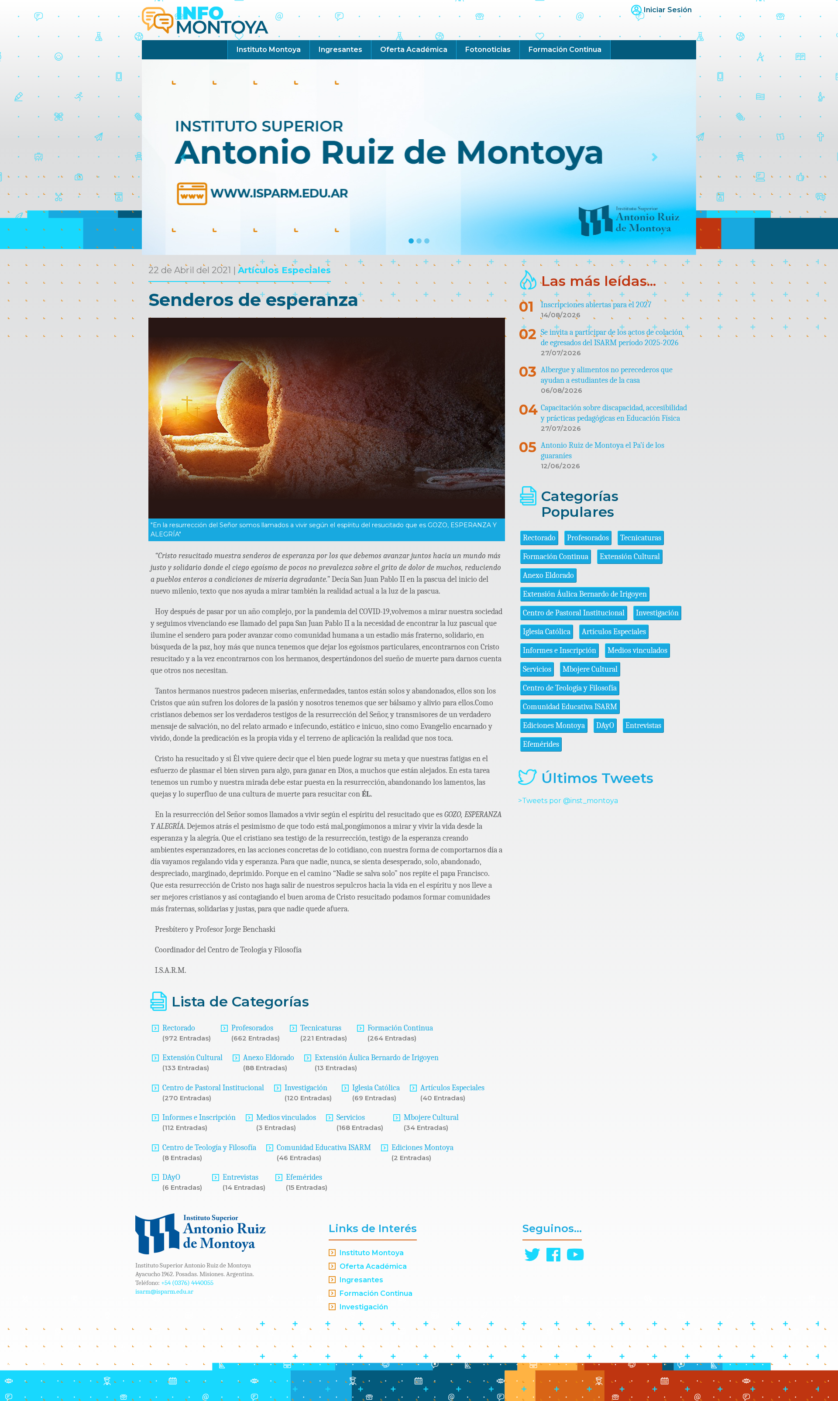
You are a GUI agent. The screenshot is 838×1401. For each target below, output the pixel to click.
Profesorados (252, 1028)
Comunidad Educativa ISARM (324, 1147)
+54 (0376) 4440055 (187, 1283)
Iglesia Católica (376, 1087)
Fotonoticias (488, 49)
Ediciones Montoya (422, 1147)
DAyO (171, 1177)
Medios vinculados (286, 1117)
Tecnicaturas (320, 1028)
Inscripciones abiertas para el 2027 (596, 304)
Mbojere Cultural (431, 1117)
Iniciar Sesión (668, 10)
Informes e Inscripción (199, 1117)
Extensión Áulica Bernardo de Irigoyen (377, 1057)
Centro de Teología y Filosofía (209, 1147)
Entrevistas (240, 1177)
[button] (183, 157)
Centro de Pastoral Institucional (213, 1087)
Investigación (306, 1087)
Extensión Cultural (192, 1057)
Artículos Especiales (284, 270)
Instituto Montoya (269, 49)
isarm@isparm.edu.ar (164, 1291)
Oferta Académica (413, 49)
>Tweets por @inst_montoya (568, 801)
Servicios (351, 1117)
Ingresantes (340, 49)
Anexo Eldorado (268, 1057)
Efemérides (304, 1177)
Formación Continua (565, 49)
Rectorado (178, 1028)
